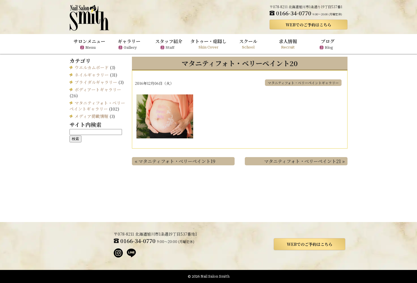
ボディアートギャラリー (98, 89)
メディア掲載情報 (91, 116)
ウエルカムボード (92, 67)
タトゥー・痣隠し (208, 43)
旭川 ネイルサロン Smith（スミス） (89, 17)
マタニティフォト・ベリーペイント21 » (304, 161)
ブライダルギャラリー (96, 82)
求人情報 (288, 43)
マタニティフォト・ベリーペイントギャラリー (303, 82)
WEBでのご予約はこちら (308, 25)
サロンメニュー (89, 43)
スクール (248, 43)
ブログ (327, 43)
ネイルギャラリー (92, 75)
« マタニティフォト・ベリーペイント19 (175, 161)
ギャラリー (129, 43)
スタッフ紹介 (168, 43)
